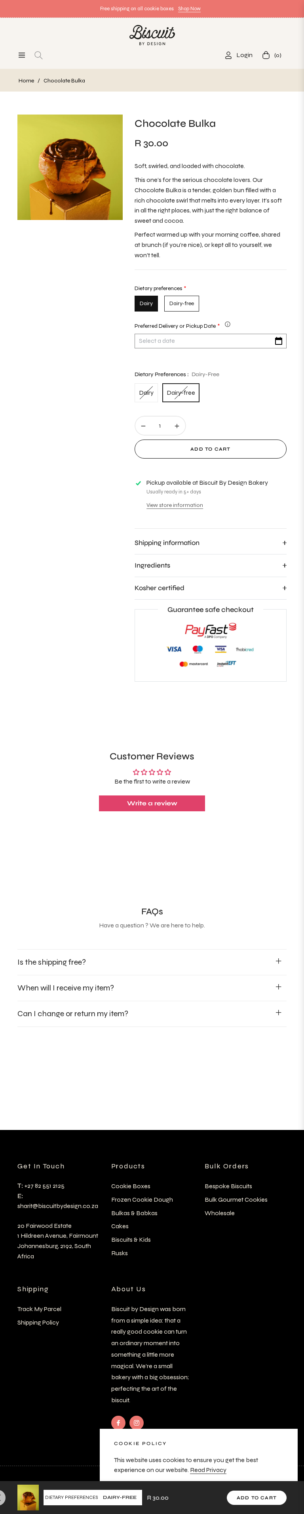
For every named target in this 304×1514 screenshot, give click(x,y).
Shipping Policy (38, 1322)
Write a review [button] (152, 803)
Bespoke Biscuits (228, 1186)
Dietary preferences (71, 1497)
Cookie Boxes (130, 1186)
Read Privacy (208, 1470)
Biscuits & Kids (131, 1239)
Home (26, 80)
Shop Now (189, 9)
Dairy (146, 392)
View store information (174, 505)
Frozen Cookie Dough (142, 1199)
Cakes (120, 1226)
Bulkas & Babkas (134, 1213)
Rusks (119, 1253)
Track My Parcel (39, 1309)
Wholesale (220, 1213)
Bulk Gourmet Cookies (236, 1199)
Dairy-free (181, 392)
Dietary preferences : (177, 374)
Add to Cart (257, 1498)
